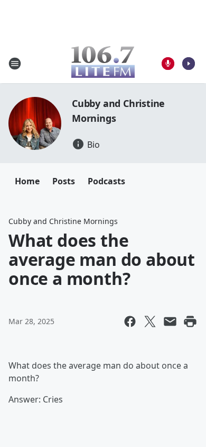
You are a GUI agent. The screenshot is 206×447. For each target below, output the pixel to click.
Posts (63, 181)
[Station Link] (103, 63)
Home (27, 181)
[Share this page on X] (150, 321)
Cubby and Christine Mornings (63, 221)
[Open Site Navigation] (14, 63)
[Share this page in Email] (170, 321)
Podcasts (106, 181)
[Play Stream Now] (188, 63)
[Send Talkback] (168, 63)
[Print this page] (190, 321)
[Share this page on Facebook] (130, 321)
